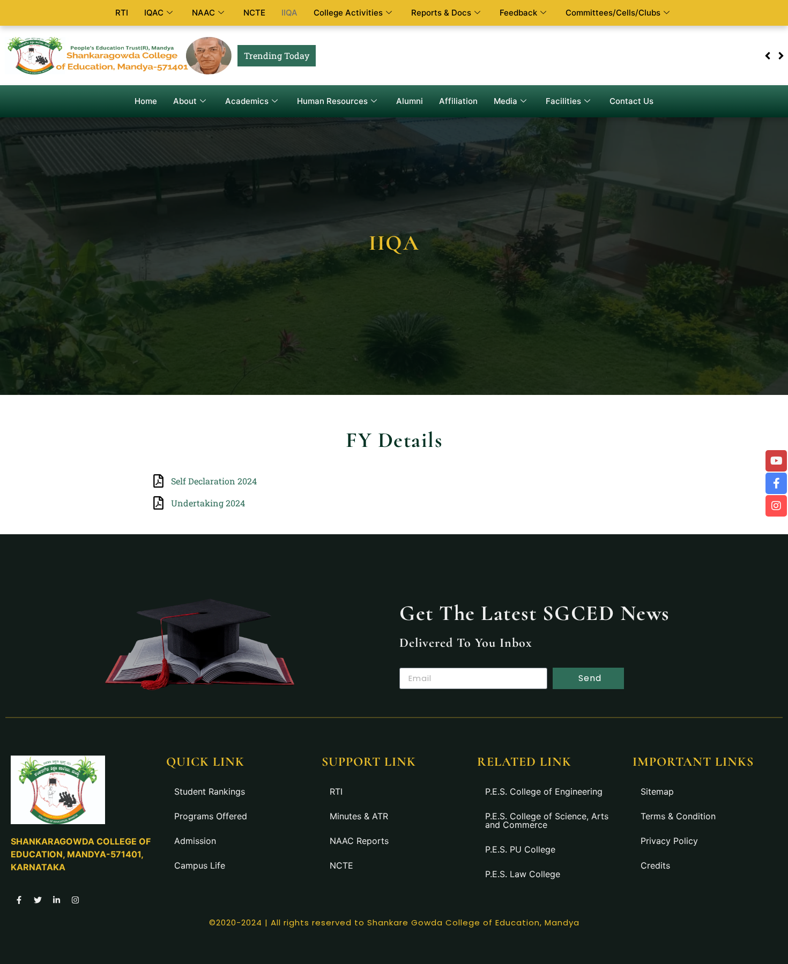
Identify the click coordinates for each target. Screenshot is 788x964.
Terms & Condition (678, 816)
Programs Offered (210, 816)
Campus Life (199, 865)
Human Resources (332, 101)
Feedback (518, 13)
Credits (655, 865)
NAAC (203, 13)
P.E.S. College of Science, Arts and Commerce (546, 820)
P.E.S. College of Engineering (544, 791)
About (185, 101)
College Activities (348, 13)
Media (505, 101)
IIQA (289, 13)
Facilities (563, 101)
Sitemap (657, 791)
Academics (247, 101)
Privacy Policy (669, 840)
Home (146, 101)
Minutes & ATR (359, 816)
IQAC (153, 13)
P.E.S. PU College (520, 849)
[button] (781, 56)
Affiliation (458, 101)
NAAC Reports (359, 840)
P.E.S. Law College (522, 874)
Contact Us (631, 101)
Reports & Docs (441, 13)
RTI (121, 13)
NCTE (254, 13)
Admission (195, 840)
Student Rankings (209, 791)
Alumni (409, 101)
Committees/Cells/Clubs (613, 13)
